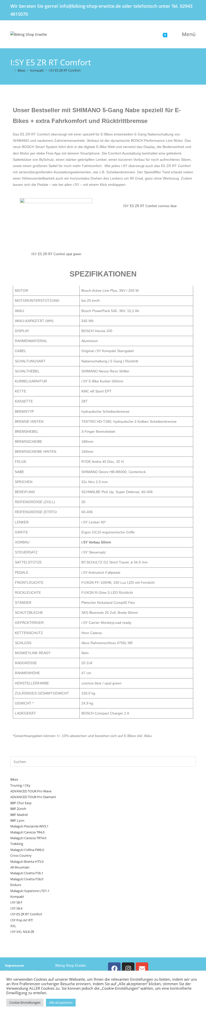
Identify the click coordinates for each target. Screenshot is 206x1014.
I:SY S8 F (16, 902)
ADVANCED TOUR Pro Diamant (33, 797)
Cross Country (21, 855)
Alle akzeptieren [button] (61, 1002)
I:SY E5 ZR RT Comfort (65, 70)
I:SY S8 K (16, 908)
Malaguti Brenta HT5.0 (26, 861)
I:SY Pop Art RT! (21, 920)
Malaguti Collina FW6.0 (27, 849)
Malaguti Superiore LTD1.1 (29, 891)
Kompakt (17, 896)
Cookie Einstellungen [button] (24, 1002)
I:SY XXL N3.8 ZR (22, 931)
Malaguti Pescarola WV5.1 (29, 826)
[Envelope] (142, 968)
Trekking (16, 843)
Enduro (15, 885)
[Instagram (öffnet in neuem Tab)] (185, 10)
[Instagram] (128, 968)
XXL (13, 926)
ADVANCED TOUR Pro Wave (31, 791)
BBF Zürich (18, 808)
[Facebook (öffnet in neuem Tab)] (175, 10)
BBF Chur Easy (21, 803)
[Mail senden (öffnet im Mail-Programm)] (193, 10)
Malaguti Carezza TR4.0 (27, 832)
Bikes (14, 779)
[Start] (11, 70)
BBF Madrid (19, 814)
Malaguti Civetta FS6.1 (26, 873)
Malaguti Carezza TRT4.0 (28, 838)
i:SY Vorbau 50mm (96, 542)
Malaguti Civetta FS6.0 (26, 879)
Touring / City (20, 785)
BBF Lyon (17, 820)
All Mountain (19, 867)
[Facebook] (114, 968)
